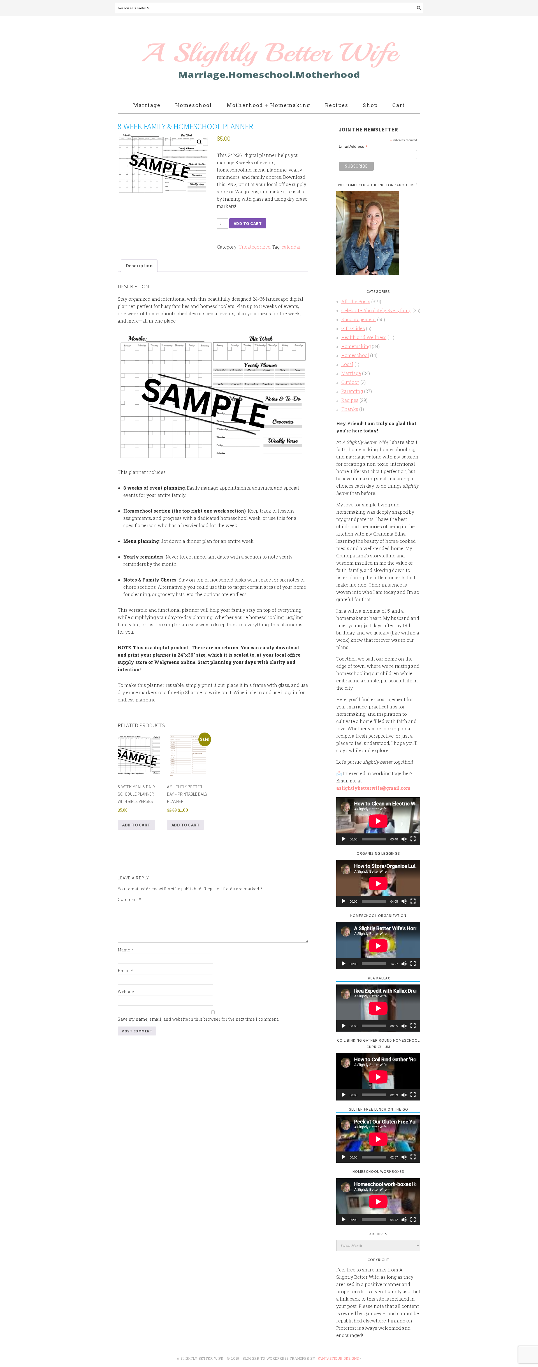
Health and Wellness (363, 337)
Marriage (351, 373)
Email (125, 970)
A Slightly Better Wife (236, 57)
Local (347, 364)
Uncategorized (254, 247)
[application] (378, 821)
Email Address (353, 146)
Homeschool (355, 355)
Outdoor (350, 382)
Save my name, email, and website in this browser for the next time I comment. (198, 1019)
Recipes (349, 400)
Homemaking (356, 346)
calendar (291, 247)
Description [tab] (139, 265)
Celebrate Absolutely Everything (376, 310)
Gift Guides (353, 328)
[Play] (343, 839)
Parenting (352, 391)
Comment (129, 899)
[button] (199, 142)
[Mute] (404, 839)
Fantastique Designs (339, 1358)
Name (125, 950)
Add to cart (248, 223)
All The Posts (355, 301)
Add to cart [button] (136, 825)
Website (126, 991)
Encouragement (358, 319)
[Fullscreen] (413, 839)
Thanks (349, 409)
